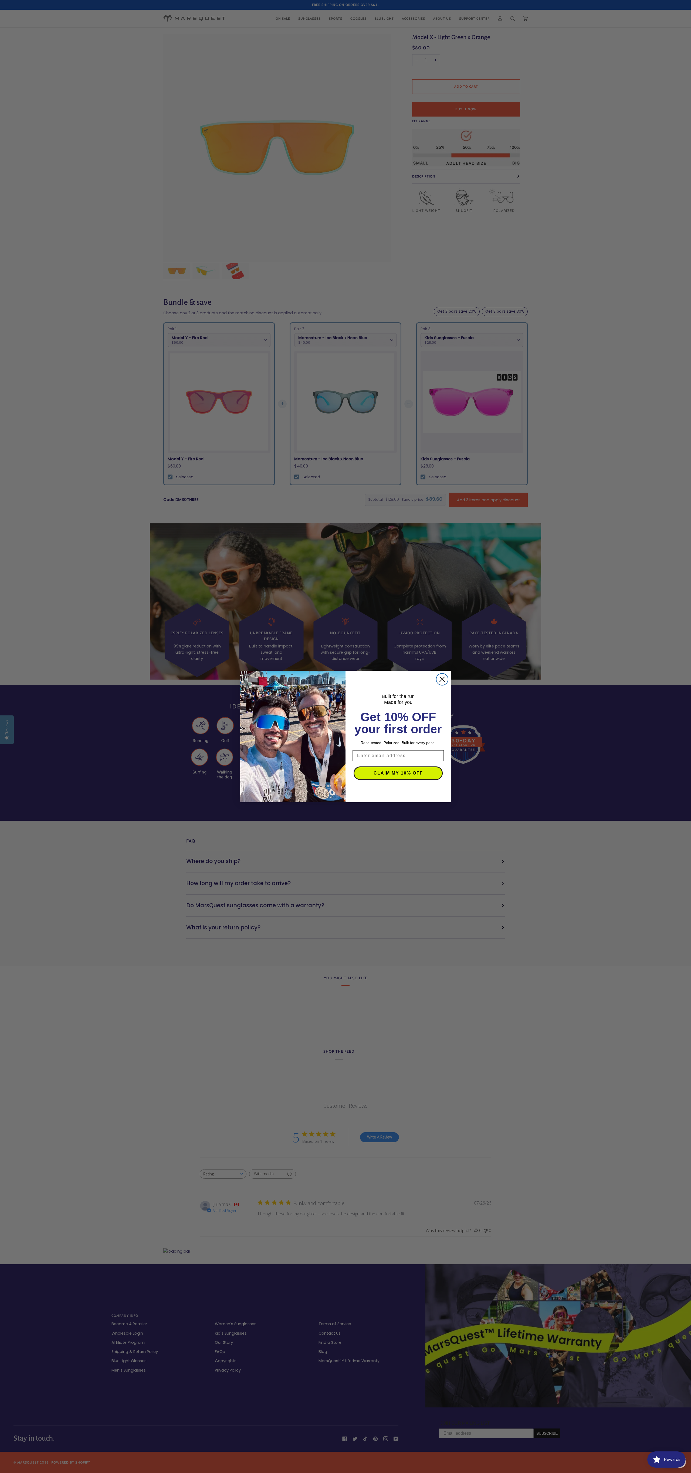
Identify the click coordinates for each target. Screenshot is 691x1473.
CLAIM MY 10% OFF (398, 773)
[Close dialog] (442, 679)
